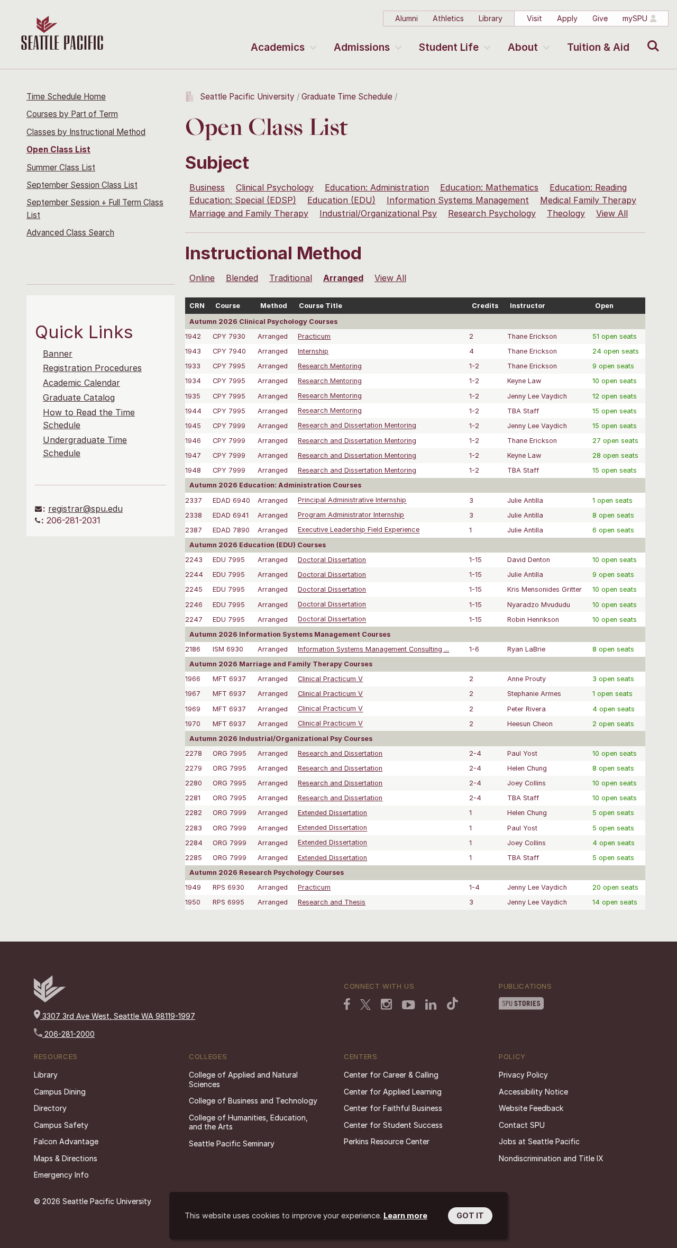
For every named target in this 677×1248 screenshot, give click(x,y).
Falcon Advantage (66, 1141)
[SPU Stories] (521, 1003)
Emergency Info (61, 1174)
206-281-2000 (68, 1033)
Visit (534, 18)
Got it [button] (470, 1215)
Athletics (448, 18)
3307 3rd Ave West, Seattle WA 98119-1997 (117, 1015)
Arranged (343, 278)
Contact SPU (522, 1124)
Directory (50, 1108)
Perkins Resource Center (386, 1141)
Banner (57, 353)
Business (207, 187)
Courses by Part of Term (72, 114)
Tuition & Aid (598, 47)
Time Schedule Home (66, 97)
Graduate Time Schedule (348, 97)
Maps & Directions (65, 1158)
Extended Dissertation (332, 813)
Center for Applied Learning (393, 1091)
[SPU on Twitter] (365, 1004)
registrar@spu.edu (85, 508)
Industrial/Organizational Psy (378, 213)
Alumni (406, 18)
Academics (278, 47)
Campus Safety (61, 1124)
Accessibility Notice (533, 1091)
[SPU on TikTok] (452, 1003)
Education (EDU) (341, 200)
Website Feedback (531, 1108)
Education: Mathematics (489, 187)
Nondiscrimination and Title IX (551, 1158)
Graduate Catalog (79, 397)
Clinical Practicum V (330, 679)
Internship (313, 351)
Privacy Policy (523, 1074)
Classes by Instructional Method (85, 132)
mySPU (635, 18)
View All (612, 213)
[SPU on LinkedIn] (431, 1004)
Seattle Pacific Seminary (232, 1143)
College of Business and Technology (253, 1100)
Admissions (362, 47)
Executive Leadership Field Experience (358, 530)
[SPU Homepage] (50, 999)
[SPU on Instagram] (386, 1004)
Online (202, 278)
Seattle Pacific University (247, 97)
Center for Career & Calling (391, 1074)
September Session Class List (82, 185)
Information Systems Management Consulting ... (373, 649)
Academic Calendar (81, 382)
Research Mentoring (330, 366)
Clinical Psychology (275, 187)
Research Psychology (492, 213)
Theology (566, 213)
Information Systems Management (458, 200)
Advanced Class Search (70, 233)
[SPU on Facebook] (347, 1004)
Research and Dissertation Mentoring (357, 426)
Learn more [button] (405, 1215)
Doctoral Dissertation (332, 560)
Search (651, 38)
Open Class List (58, 149)
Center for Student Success (393, 1124)
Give (600, 18)
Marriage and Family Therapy (248, 213)
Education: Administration (377, 187)
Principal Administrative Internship (352, 500)
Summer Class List (60, 167)
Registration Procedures (92, 368)
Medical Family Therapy (588, 200)
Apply (567, 18)
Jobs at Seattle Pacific (539, 1141)
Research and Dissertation (340, 753)
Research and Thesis (331, 902)
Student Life (449, 47)
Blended (242, 278)
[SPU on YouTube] (408, 1005)
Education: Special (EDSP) (242, 200)
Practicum (314, 336)
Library (490, 18)
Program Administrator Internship (351, 515)
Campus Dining (60, 1091)
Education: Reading (588, 187)
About (523, 47)
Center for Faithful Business (393, 1108)
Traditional (290, 278)
